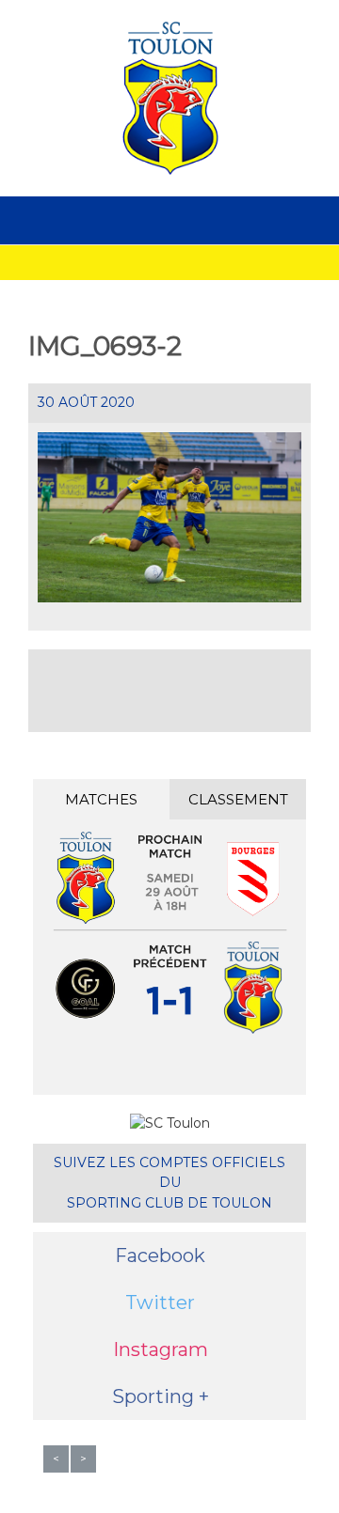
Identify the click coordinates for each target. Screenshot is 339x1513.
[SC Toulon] (169, 98)
